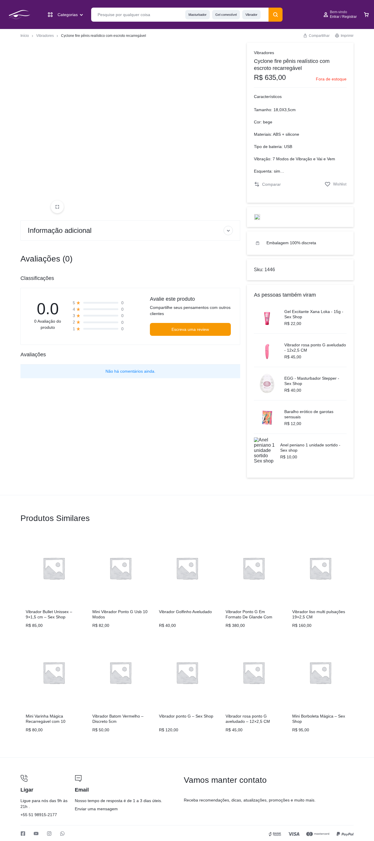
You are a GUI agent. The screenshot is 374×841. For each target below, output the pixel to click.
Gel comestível (226, 14)
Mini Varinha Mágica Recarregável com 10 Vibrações (45, 721)
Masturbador (197, 14)
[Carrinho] (366, 14)
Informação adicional (59, 230)
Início (24, 36)
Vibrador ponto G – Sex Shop (186, 716)
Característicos (268, 96)
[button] (267, 184)
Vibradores (45, 36)
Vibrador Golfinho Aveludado (185, 611)
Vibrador (251, 14)
